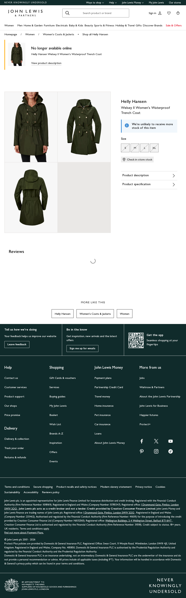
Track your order (14, 448)
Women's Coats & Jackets (58, 34)
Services (54, 387)
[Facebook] (142, 442)
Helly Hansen (62, 313)
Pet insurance (102, 415)
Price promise (12, 415)
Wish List (55, 424)
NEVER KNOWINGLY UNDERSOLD (25, 2)
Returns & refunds (15, 457)
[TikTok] (170, 452)
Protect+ (145, 424)
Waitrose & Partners (152, 387)
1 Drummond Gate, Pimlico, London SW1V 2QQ (109, 512)
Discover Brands (152, 25)
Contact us (11, 378)
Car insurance (102, 424)
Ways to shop (93, 2)
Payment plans (103, 378)
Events (53, 461)
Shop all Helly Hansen (95, 34)
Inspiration (55, 442)
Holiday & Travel (125, 25)
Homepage (10, 34)
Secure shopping (43, 486)
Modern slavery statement (116, 486)
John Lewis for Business (154, 405)
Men (20, 25)
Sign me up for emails (82, 348)
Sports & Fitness (104, 25)
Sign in (152, 13)
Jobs (142, 378)
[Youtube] (170, 442)
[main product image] (19, 55)
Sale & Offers (174, 25)
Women (9, 25)
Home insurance (104, 405)
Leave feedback (16, 344)
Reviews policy (50, 492)
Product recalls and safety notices (76, 486)
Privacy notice (143, 486)
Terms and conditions (17, 486)
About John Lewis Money (109, 442)
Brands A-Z (56, 433)
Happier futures (149, 415)
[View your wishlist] (168, 13)
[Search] (67, 13)
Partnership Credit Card (108, 387)
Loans (98, 433)
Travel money (102, 396)
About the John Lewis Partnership (160, 396)
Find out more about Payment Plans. (24, 532)
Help (111, 2)
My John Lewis (156, 2)
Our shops (10, 405)
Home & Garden (33, 25)
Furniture (49, 25)
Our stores (175, 2)
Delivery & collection (16, 438)
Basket (53, 415)
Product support (14, 396)
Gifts (139, 25)
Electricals (62, 25)
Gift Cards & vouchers (62, 378)
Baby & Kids (76, 25)
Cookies (160, 486)
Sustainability (12, 492)
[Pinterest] (142, 452)
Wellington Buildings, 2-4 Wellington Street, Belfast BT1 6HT (138, 520)
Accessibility (31, 492)
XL (153, 149)
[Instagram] (156, 452)
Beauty (88, 25)
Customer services (15, 387)
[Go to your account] (159, 13)
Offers (53, 452)
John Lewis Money (131, 2)
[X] (156, 442)
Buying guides (57, 396)
